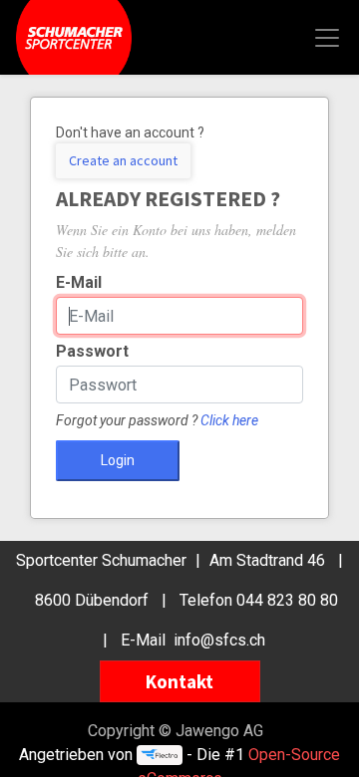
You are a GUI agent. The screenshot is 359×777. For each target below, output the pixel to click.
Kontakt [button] (179, 681)
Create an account (123, 160)
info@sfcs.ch (219, 640)
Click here (229, 420)
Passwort (92, 351)
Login (118, 460)
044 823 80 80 (287, 600)
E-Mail (79, 282)
